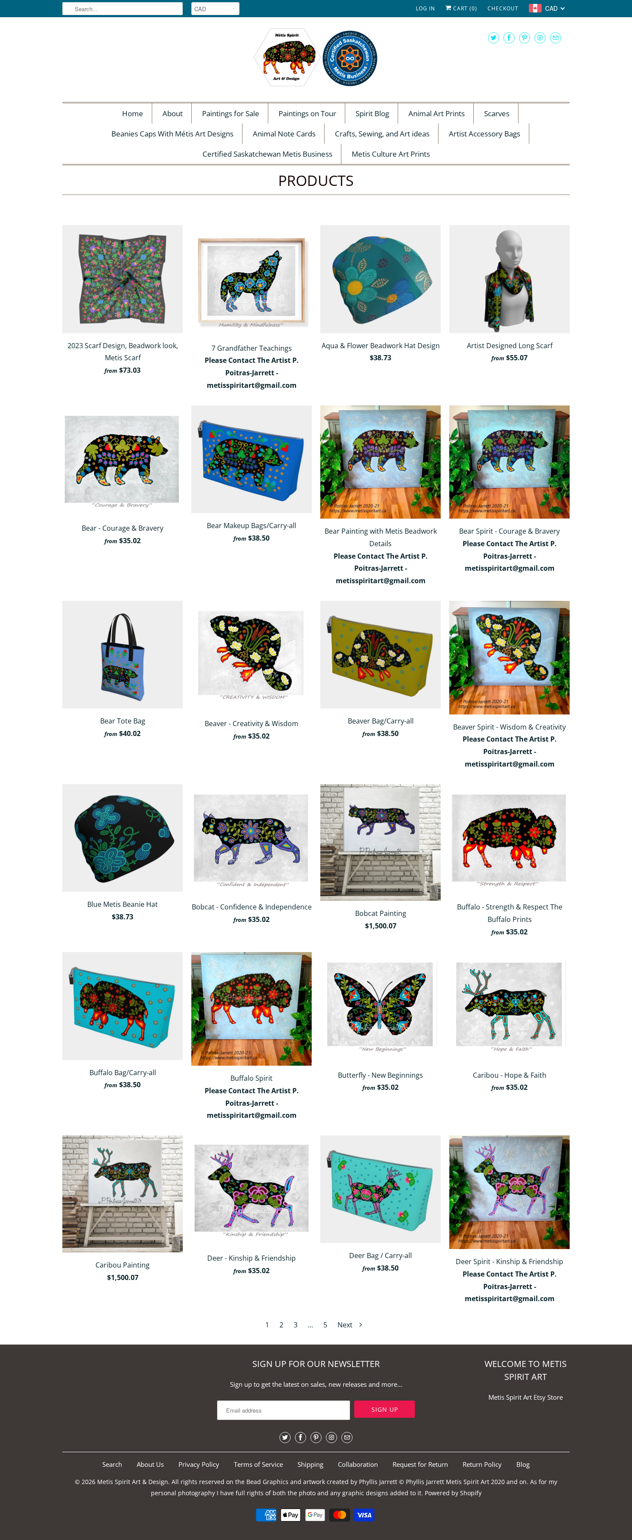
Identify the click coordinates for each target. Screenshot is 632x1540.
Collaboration (358, 1464)
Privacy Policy (198, 1464)
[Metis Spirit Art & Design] (316, 58)
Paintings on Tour (307, 113)
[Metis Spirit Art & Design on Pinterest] (524, 37)
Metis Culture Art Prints (391, 154)
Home (132, 113)
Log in (425, 8)
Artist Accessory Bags (484, 134)
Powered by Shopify (453, 1493)
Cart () (464, 8)
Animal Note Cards (284, 134)
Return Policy (482, 1464)
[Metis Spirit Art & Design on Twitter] (493, 37)
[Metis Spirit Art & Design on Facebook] (509, 37)
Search (112, 1464)
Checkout (503, 8)
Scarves (496, 113)
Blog (523, 1464)
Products (316, 180)
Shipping (310, 1464)
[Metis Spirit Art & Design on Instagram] (540, 37)
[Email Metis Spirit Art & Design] (555, 37)
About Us (150, 1464)
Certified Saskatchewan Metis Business (267, 154)
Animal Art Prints (436, 113)
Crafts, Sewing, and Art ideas (382, 134)
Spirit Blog (372, 113)
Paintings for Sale (230, 113)
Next (345, 1325)
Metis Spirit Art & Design (132, 1482)
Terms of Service (258, 1464)
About (173, 113)
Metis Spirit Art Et (513, 1397)
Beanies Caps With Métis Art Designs (172, 134)
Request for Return (420, 1464)
